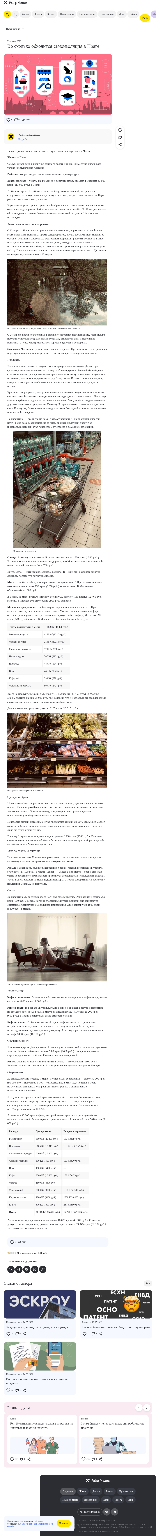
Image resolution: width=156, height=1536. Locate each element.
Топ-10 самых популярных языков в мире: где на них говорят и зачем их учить (41, 1425)
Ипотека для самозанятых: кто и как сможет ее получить (36, 1381)
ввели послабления (33, 334)
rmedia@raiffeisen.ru (90, 1512)
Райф (145, 18)
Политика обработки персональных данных (98, 1531)
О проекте (68, 1491)
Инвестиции (107, 14)
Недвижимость (87, 14)
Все (148, 1283)
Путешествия (67, 14)
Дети (121, 14)
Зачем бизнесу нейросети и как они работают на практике (112, 1425)
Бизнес (51, 14)
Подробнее (24, 139)
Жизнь (25, 14)
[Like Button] (8, 119)
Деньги (38, 14)
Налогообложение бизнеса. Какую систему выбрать (116, 1327)
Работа (133, 14)
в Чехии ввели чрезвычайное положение (45, 230)
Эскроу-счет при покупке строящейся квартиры (37, 1327)
